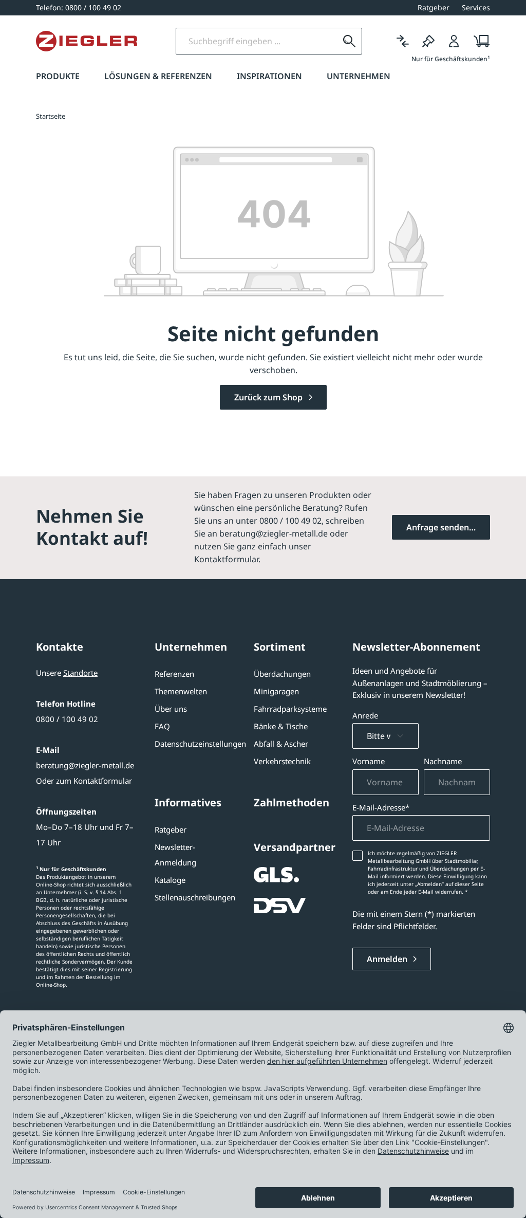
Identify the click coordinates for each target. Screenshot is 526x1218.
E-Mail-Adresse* (380, 807)
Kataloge (170, 880)
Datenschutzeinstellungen (200, 744)
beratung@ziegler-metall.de (85, 765)
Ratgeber (170, 829)
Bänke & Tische (281, 726)
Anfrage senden (437, 527)
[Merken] (428, 41)
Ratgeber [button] (433, 7)
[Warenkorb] (478, 41)
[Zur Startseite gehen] (86, 41)
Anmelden (388, 959)
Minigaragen (276, 691)
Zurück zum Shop (269, 397)
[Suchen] (349, 41)
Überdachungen (282, 674)
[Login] (454, 41)
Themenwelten (181, 691)
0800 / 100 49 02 (67, 719)
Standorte (80, 673)
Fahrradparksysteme (290, 709)
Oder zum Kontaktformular (84, 781)
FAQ (162, 726)
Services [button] (476, 7)
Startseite (50, 116)
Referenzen (174, 674)
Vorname (368, 761)
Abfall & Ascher (281, 744)
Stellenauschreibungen (195, 897)
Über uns (171, 709)
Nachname (443, 761)
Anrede (365, 715)
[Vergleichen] (403, 41)
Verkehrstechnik (282, 761)
